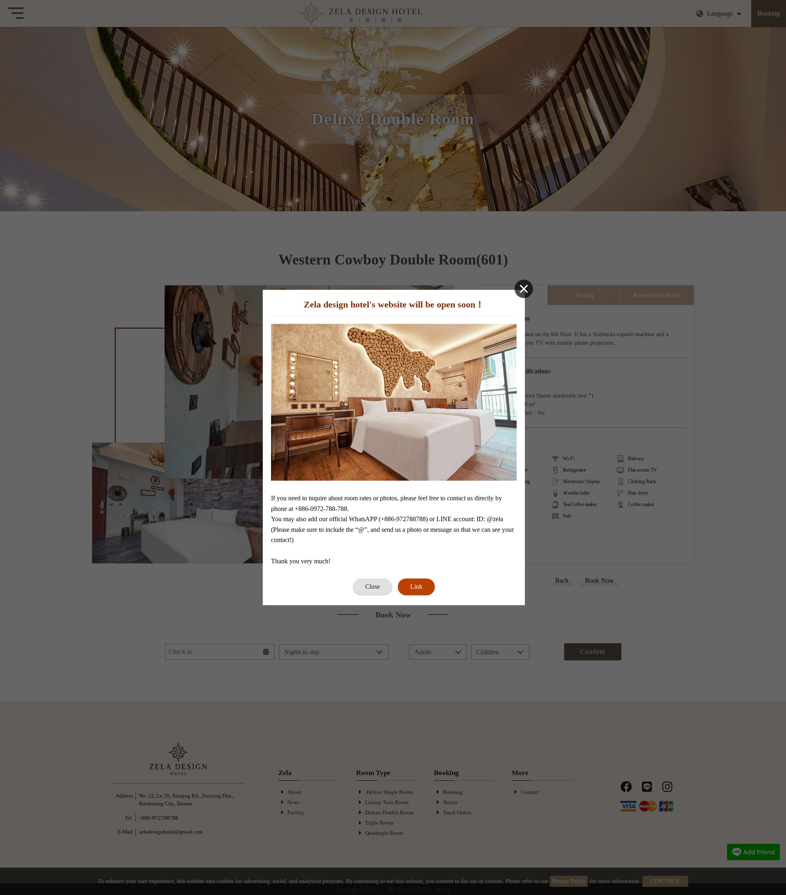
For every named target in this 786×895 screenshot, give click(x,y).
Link (416, 586)
